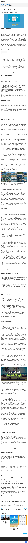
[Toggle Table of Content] (5, 51)
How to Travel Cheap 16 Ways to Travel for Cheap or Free (14, 528)
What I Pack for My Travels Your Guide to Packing (22, 526)
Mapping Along (4, 1)
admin (2, 12)
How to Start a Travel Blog (9, 5)
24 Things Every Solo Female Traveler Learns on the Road (5, 522)
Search (2, 532)
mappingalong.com (6, 12)
